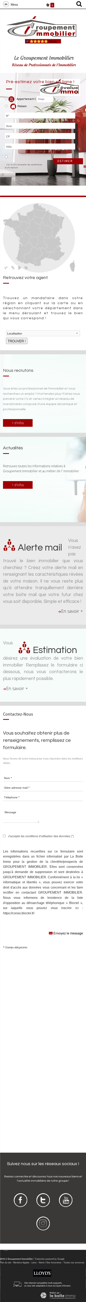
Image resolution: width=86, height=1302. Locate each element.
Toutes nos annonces (73, 1262)
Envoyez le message (68, 933)
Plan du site (5, 1262)
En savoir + (72, 611)
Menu (13, 4)
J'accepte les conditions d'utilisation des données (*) (41, 836)
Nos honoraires (53, 1262)
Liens (34, 1262)
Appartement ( (26, 99)
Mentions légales (21, 1262)
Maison (22, 106)
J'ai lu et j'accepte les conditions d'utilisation (23, 166)
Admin (42, 1262)
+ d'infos (18, 423)
